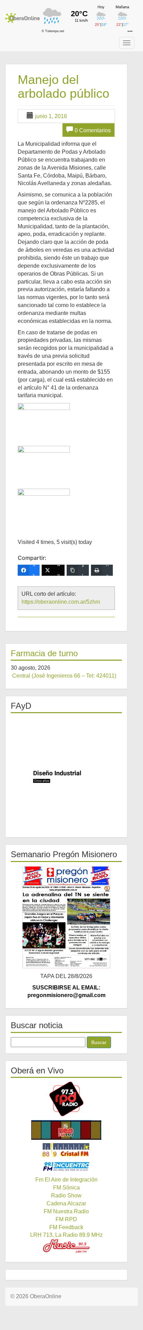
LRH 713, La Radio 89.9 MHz (66, 1235)
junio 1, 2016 (51, 116)
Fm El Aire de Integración (66, 1180)
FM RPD (66, 1219)
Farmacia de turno (44, 653)
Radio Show (66, 1195)
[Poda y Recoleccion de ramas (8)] (44, 506)
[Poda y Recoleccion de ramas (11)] (44, 420)
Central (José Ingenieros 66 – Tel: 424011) (64, 676)
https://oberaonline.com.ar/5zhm (61, 602)
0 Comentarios (93, 130)
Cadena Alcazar (66, 1203)
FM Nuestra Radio (66, 1211)
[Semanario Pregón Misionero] (66, 917)
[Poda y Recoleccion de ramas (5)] (44, 463)
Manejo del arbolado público (63, 87)
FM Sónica (66, 1187)
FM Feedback (66, 1227)
